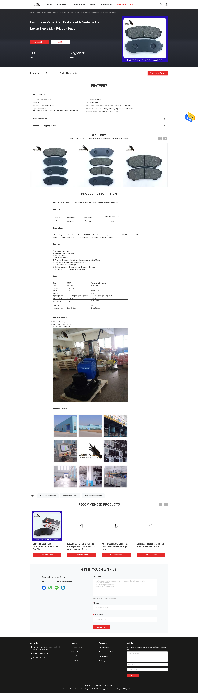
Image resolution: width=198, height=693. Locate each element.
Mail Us (60, 42)
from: (96, 603)
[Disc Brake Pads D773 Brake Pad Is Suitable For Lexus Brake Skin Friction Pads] (145, 39)
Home (32, 12)
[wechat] (57, 588)
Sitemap (87, 685)
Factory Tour (75, 651)
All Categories (103, 661)
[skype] (63, 588)
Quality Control (76, 656)
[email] (44, 588)
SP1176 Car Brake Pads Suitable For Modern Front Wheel (79, 546)
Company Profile (77, 647)
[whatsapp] (50, 588)
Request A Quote (158, 73)
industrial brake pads (48, 496)
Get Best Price (39, 42)
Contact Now (101, 627)
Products (40, 12)
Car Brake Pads (51, 12)
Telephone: (98, 615)
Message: (98, 576)
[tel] (69, 588)
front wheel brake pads (93, 496)
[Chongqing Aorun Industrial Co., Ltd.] (37, 4)
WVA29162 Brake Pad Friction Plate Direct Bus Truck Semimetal (116, 546)
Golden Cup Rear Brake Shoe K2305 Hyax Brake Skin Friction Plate (46, 546)
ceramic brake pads (70, 496)
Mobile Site (97, 685)
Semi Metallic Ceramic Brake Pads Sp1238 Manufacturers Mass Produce (150, 546)
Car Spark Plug (103, 656)
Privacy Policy (109, 685)
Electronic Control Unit (106, 652)
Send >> (132, 675)
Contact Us (75, 660)
